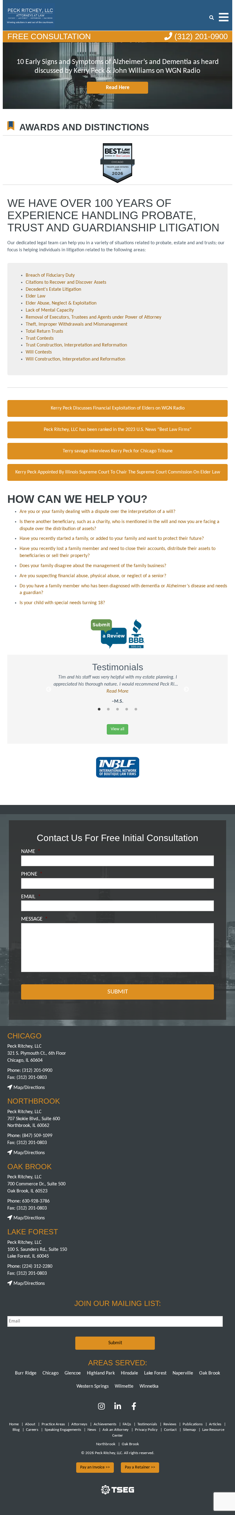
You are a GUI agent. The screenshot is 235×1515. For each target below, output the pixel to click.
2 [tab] (108, 709)
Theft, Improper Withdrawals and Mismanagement (76, 324)
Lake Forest (155, 1373)
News (92, 1430)
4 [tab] (127, 709)
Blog (16, 1430)
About (30, 1424)
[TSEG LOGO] (117, 1493)
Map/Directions (28, 1087)
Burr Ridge (25, 1373)
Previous (49, 689)
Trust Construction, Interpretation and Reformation (76, 345)
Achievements (105, 1424)
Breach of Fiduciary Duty (50, 275)
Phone (32, 874)
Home (14, 1424)
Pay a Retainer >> (140, 1467)
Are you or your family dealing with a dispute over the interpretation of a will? (97, 511)
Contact (170, 1430)
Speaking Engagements (63, 1430)
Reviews (169, 1424)
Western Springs (92, 1386)
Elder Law (35, 296)
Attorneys (79, 1424)
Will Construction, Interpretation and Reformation (75, 359)
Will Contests (39, 352)
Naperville (183, 1373)
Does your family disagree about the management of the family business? (93, 565)
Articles (215, 1424)
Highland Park (101, 1373)
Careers (32, 1430)
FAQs (127, 1424)
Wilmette (124, 1386)
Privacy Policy (146, 1430)
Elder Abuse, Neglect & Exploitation (61, 303)
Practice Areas (53, 1424)
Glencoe (73, 1373)
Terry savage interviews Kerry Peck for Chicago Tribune (118, 451)
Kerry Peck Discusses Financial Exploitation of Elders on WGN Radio (118, 408)
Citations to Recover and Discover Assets (66, 282)
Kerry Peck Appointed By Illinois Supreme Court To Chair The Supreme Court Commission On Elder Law (117, 472)
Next (186, 689)
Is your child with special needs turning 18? (62, 602)
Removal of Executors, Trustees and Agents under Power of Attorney (93, 317)
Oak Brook (209, 1373)
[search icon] (211, 17)
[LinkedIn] (117, 1408)
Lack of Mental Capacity (50, 310)
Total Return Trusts (44, 331)
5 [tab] (136, 709)
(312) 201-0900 (200, 36)
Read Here (117, 88)
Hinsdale (129, 1373)
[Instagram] (102, 1408)
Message (34, 919)
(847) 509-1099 (37, 1135)
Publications (193, 1424)
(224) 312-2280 (37, 1266)
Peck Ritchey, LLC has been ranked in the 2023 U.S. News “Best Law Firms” (118, 429)
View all (117, 729)
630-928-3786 (36, 1201)
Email (31, 897)
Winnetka (149, 1386)
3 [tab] (117, 709)
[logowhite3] (30, 15)
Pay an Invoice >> (95, 1467)
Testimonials (147, 1424)
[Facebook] (133, 1408)
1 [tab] (99, 709)
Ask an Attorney (116, 1430)
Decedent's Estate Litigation (53, 289)
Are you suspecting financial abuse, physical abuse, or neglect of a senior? (93, 576)
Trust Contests (40, 338)
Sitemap (189, 1430)
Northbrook (105, 1444)
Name (30, 852)
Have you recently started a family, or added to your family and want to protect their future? (112, 538)
